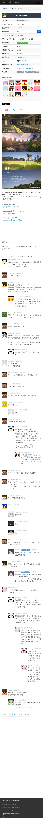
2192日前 (22, 495)
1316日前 (16, 282)
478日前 (19, 259)
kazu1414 (11, 690)
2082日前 (22, 372)
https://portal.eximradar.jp (10, 207)
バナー (31, 110)
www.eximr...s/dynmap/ (25, 68)
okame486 (11, 419)
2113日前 (26, 410)
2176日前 (17, 470)
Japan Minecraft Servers (13, 2)
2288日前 (18, 561)
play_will (10, 282)
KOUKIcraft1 (11, 312)
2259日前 (19, 540)
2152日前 (24, 427)
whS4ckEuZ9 (12, 540)
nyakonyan (18, 350)
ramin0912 (18, 512)
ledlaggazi (11, 333)
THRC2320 (18, 530)
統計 (14, 110)
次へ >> (26, 715)
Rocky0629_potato (13, 495)
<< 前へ (5, 715)
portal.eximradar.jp (23, 64)
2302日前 (16, 588)
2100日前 (17, 384)
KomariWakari (12, 259)
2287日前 (29, 628)
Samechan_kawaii (13, 372)
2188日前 (25, 530)
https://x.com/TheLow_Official (12, 220)
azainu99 (11, 384)
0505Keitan (18, 521)
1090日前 (29, 297)
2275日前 (35, 665)
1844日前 (16, 324)
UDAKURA (11, 561)
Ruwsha (17, 700)
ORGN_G (22, 61)
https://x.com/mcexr (8, 213)
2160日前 (18, 419)
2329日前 (17, 690)
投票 (38, 31)
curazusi (10, 324)
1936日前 (17, 333)
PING (22, 110)
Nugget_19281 (12, 402)
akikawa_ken (12, 361)
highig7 (10, 588)
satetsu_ (10, 504)
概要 (6, 110)
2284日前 (38, 649)
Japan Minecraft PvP (8, 811)
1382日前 (19, 312)
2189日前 (25, 521)
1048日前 (20, 273)
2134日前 (20, 402)
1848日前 (24, 350)
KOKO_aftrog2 (12, 273)
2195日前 (16, 504)
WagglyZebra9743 (20, 297)
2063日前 (19, 361)
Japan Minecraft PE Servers (11, 807)
